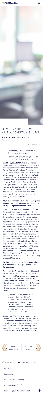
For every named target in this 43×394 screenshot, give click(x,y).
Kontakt (7, 369)
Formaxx (24, 253)
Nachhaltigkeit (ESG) (13, 385)
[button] (39, 3)
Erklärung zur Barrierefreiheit (17, 391)
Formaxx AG (24, 215)
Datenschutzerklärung (14, 380)
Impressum (9, 374)
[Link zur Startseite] (10, 3)
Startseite (6, 137)
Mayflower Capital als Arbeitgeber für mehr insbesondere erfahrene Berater (20, 243)
